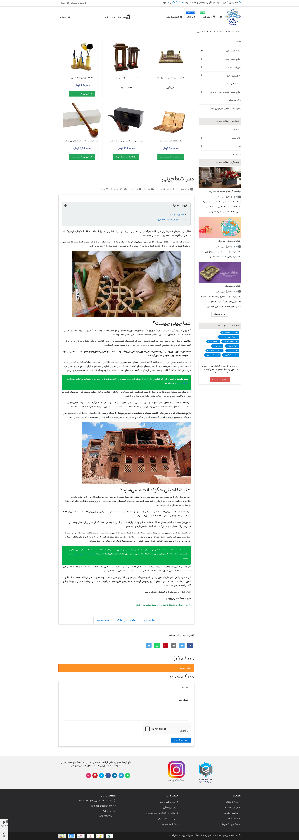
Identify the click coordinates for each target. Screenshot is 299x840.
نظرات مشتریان (169, 824)
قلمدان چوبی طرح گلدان (82, 78)
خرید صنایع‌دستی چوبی (85, 554)
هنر (239, 146)
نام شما (185, 688)
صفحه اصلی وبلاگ (126, 620)
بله (195, 3)
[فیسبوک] (108, 775)
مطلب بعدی (103, 620)
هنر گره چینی (182, 383)
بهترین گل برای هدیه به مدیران (225, 191)
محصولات (206, 15)
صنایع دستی (235, 130)
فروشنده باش (172, 17)
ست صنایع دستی (233, 84)
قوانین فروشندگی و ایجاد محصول (161, 813)
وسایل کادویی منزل (231, 341)
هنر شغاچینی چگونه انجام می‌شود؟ (168, 220)
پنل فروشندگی (169, 808)
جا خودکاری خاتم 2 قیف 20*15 (170, 78)
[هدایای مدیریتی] (220, 272)
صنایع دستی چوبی (233, 59)
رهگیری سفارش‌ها (230, 824)
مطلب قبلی (149, 620)
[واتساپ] (127, 775)
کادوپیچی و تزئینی (233, 76)
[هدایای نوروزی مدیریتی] (220, 227)
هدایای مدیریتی (232, 286)
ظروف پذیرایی (232, 346)
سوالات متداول (231, 802)
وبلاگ (191, 15)
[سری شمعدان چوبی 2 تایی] (126, 57)
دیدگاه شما (183, 700)
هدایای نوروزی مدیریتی (229, 241)
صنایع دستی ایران (231, 355)
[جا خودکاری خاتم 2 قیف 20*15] (170, 57)
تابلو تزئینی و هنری (215, 350)
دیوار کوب (217, 346)
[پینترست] (95, 775)
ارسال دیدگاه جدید (181, 740)
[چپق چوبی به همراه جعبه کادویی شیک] (81, 120)
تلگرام (209, 3)
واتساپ (202, 3)
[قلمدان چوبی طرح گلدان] (81, 57)
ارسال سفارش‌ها (231, 808)
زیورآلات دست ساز (233, 67)
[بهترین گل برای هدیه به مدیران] (220, 177)
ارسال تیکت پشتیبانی (166, 819)
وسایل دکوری (232, 350)
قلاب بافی (236, 138)
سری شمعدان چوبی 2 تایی (126, 78)
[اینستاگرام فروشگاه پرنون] (175, 771)
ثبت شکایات (232, 819)
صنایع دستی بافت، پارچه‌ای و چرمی (225, 92)
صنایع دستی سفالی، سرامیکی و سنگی (224, 109)
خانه (238, 41)
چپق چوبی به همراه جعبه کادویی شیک (82, 141)
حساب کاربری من (168, 802)
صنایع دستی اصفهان (230, 332)
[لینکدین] (114, 775)
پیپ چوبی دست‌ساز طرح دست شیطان (126, 141)
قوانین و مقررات (231, 813)
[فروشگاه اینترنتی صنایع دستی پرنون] (233, 17)
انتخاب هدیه (235, 155)
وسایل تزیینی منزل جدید (229, 337)
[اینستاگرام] (88, 775)
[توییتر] (101, 775)
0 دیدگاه (101, 189)
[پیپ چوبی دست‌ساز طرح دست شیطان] (126, 120)
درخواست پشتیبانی (219, 379)
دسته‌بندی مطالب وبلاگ (227, 121)
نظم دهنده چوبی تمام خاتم (170, 141)
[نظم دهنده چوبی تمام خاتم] (170, 120)
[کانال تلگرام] (121, 775)
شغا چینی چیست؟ (176, 215)
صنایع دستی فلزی (233, 51)
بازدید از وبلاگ (219, 314)
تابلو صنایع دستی (213, 355)
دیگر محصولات (234, 100)
